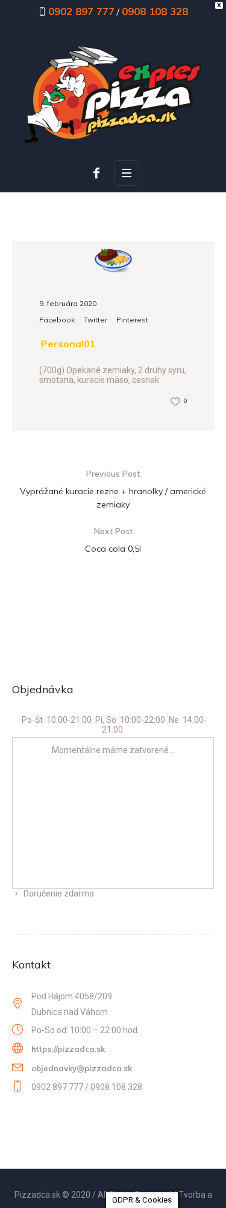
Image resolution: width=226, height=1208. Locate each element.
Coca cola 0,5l (113, 548)
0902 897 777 (81, 11)
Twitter (95, 319)
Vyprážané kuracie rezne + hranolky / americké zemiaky (113, 498)
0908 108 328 (155, 11)
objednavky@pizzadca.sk (81, 1068)
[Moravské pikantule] (113, 258)
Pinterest (132, 319)
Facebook (57, 319)
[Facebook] (96, 173)
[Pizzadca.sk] (113, 93)
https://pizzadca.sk (68, 1049)
